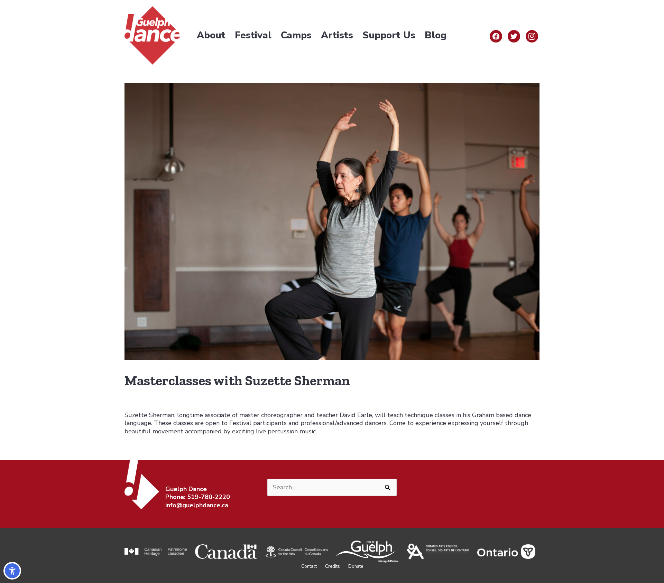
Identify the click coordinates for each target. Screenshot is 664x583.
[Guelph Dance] (152, 35)
